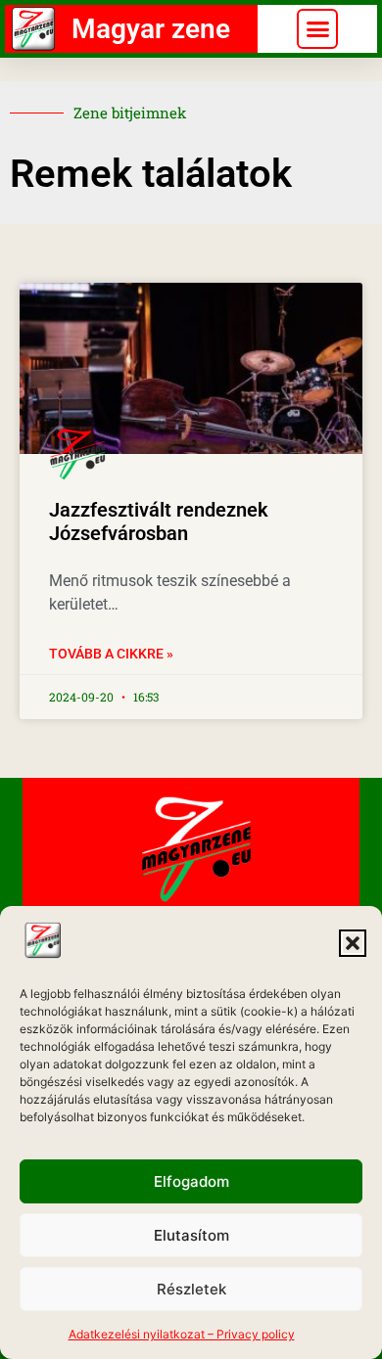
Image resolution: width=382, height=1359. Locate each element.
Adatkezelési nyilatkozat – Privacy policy (182, 1334)
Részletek (191, 1289)
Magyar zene (151, 29)
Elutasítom (191, 1235)
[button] (352, 943)
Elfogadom (191, 1181)
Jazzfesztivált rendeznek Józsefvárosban (158, 521)
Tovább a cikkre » (111, 653)
